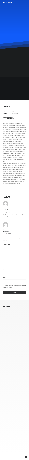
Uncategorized (15, 113)
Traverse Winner (14, 448)
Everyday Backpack (14, 340)
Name (4, 270)
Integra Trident (14, 412)
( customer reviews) (17, 49)
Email (4, 277)
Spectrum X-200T (14, 376)
